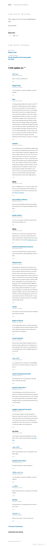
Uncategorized (26, 45)
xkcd (9, 5)
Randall (11, 14)
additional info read (32, 240)
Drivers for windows (19, 192)
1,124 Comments (26, 14)
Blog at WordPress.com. (16, 541)
